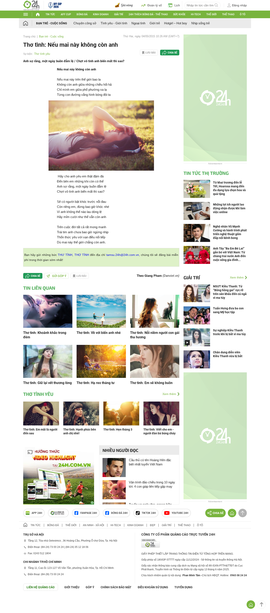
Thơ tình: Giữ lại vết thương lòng (47, 383)
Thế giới (211, 14)
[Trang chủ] (29, 23)
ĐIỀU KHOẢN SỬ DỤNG (153, 587)
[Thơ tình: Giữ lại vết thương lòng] (47, 361)
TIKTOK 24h (149, 513)
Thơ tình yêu (42, 53)
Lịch (177, 5)
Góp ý (90, 587)
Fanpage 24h (88, 513)
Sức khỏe (179, 14)
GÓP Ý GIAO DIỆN (12, 601)
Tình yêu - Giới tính (114, 23)
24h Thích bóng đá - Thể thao (148, 14)
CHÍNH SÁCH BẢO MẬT (116, 587)
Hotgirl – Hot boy (175, 23)
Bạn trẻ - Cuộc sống (51, 23)
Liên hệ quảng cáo (41, 587)
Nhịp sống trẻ (200, 23)
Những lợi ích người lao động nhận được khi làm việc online (229, 208)
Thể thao (228, 14)
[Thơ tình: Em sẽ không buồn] (154, 361)
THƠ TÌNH (81, 254)
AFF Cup (66, 14)
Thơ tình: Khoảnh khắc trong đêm (44, 335)
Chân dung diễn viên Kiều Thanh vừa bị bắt (227, 354)
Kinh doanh (101, 14)
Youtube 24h (180, 513)
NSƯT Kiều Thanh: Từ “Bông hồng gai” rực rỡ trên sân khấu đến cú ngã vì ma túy (230, 292)
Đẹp (152, 525)
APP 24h (37, 513)
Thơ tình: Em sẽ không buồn (151, 383)
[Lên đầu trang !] (261, 604)
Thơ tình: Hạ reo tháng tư (96, 383)
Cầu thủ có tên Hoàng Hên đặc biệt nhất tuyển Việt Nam (150, 462)
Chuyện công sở (84, 23)
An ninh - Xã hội (93, 525)
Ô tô (242, 14)
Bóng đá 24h (119, 513)
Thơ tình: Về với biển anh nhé (99, 333)
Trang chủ (29, 36)
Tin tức (50, 14)
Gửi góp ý (59, 276)
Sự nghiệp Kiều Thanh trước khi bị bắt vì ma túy (229, 332)
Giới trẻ (155, 23)
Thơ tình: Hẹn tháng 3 (117, 429)
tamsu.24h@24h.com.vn (122, 254)
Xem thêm (169, 394)
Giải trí (118, 14)
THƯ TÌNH (65, 254)
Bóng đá (82, 14)
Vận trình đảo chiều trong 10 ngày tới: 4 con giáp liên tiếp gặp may (152, 484)
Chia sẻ (172, 52)
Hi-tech (196, 14)
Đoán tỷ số (154, 5)
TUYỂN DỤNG (183, 587)
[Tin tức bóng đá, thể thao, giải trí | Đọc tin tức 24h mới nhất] (31, 5)
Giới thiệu (71, 587)
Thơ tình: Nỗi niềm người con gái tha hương (154, 335)
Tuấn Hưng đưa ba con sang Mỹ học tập (228, 310)
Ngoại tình (138, 23)
